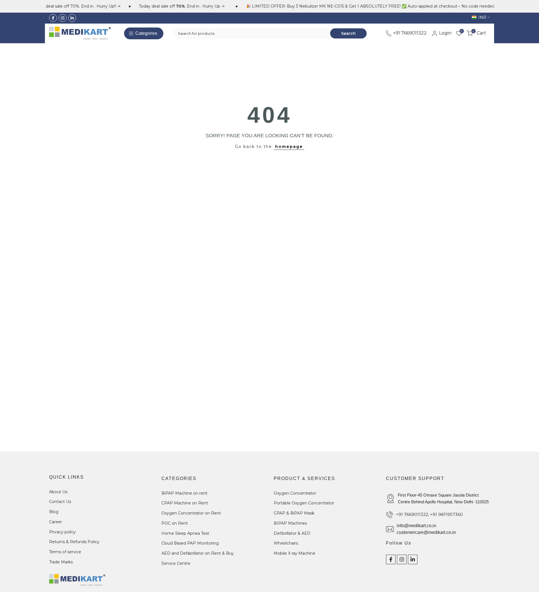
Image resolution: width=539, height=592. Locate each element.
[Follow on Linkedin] (72, 18)
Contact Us (60, 501)
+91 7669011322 (409, 33)
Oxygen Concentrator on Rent (191, 513)
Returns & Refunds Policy (74, 541)
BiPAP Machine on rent (184, 493)
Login (444, 33)
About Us (58, 491)
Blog (53, 511)
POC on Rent (174, 523)
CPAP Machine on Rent (184, 503)
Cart (479, 33)
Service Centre (175, 563)
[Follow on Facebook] (53, 18)
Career (55, 521)
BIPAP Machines (290, 523)
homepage (289, 146)
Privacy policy (62, 531)
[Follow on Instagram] (63, 18)
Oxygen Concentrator (295, 493)
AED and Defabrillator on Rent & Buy (197, 553)
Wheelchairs (286, 543)
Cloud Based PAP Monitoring (190, 543)
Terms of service (65, 551)
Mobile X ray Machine (294, 553)
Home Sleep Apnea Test (185, 533)
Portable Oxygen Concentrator (304, 503)
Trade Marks (61, 561)
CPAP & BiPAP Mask (294, 513)
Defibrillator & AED (292, 533)
